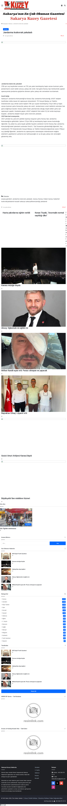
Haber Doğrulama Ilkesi (56, 798)
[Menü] (2, 6)
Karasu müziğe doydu (18, 561)
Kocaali (4, 610)
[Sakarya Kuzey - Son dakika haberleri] (16, 5)
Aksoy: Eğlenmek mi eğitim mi (20, 577)
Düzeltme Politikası (44, 798)
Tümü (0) (33, 691)
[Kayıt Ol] (62, 6)
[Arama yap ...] (65, 6)
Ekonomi (4, 624)
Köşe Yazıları (5, 604)
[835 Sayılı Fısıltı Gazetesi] (6, 556)
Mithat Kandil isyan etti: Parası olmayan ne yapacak (27, 584)
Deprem (4, 641)
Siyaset (4, 613)
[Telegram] (4, 805)
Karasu (4, 599)
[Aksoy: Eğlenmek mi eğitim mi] (6, 579)
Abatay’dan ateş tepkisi (18, 569)
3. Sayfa (4, 621)
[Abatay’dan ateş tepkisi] (6, 571)
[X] (2, 805)
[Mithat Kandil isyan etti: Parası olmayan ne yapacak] (6, 587)
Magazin (4, 632)
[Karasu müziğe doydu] (6, 564)
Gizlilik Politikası (33, 798)
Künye (26, 798)
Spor (3, 607)
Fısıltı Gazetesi (6, 638)
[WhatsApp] (3, 805)
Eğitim (4, 618)
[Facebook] (0, 805)
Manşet (4, 629)
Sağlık (4, 627)
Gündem (4, 602)
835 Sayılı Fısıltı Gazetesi (19, 553)
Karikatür (4, 635)
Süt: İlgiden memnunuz (8, 528)
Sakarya (4, 615)
